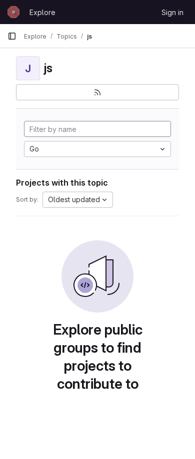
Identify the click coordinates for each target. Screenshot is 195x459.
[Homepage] (14, 12)
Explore (43, 12)
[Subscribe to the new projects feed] (97, 92)
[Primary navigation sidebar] (12, 36)
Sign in (173, 12)
